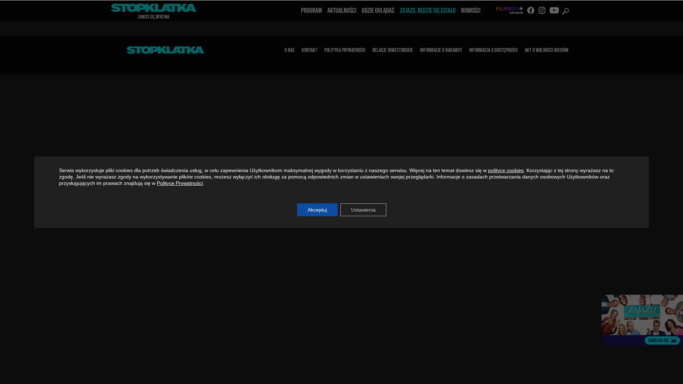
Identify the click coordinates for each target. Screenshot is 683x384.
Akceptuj (317, 210)
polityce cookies (506, 170)
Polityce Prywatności (180, 183)
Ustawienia (363, 210)
